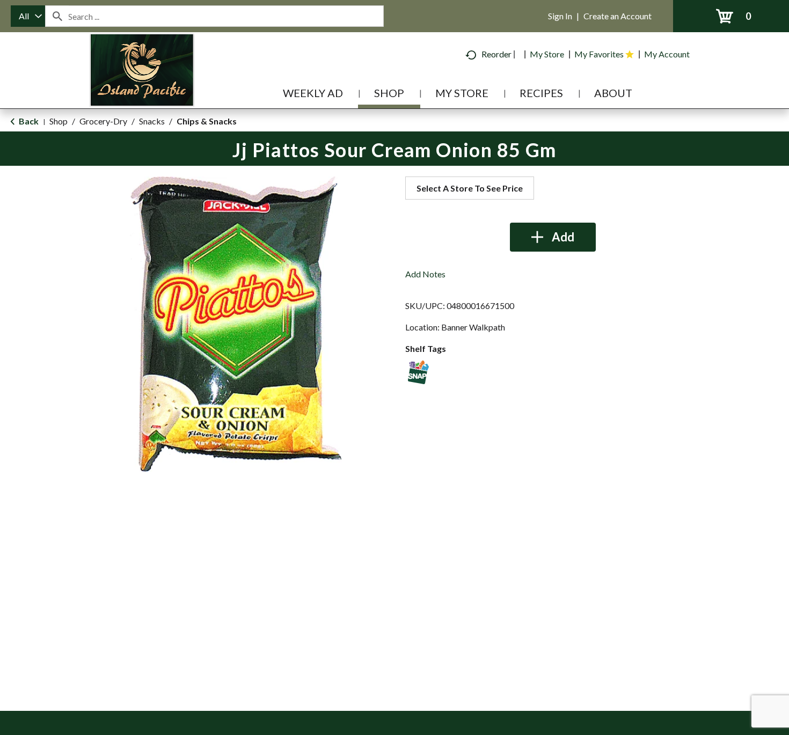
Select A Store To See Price (470, 188)
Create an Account (617, 16)
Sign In (560, 16)
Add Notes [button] (425, 274)
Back (28, 121)
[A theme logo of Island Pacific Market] (142, 85)
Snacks (152, 121)
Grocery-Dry (103, 121)
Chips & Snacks (207, 121)
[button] (553, 237)
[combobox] (28, 16)
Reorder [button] (496, 54)
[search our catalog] (57, 16)
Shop (58, 121)
